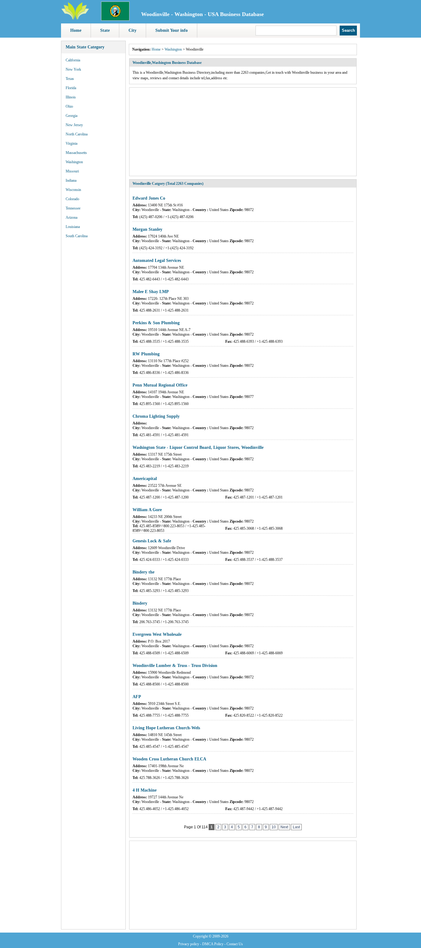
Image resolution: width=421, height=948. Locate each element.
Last (296, 827)
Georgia (71, 116)
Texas (70, 79)
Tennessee (73, 208)
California (73, 60)
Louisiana (73, 227)
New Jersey (74, 125)
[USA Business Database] (75, 19)
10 (274, 827)
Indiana (71, 180)
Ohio (69, 106)
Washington (74, 162)
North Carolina (77, 134)
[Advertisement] (93, 336)
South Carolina (77, 236)
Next (284, 827)
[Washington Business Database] (115, 19)
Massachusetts (76, 153)
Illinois (71, 97)
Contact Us (235, 944)
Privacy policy (188, 944)
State (105, 30)
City (133, 30)
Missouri (72, 171)
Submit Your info (171, 30)
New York (73, 69)
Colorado (72, 199)
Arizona (71, 217)
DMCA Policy (212, 944)
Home (75, 30)
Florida (71, 88)
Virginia (71, 143)
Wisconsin (73, 190)
